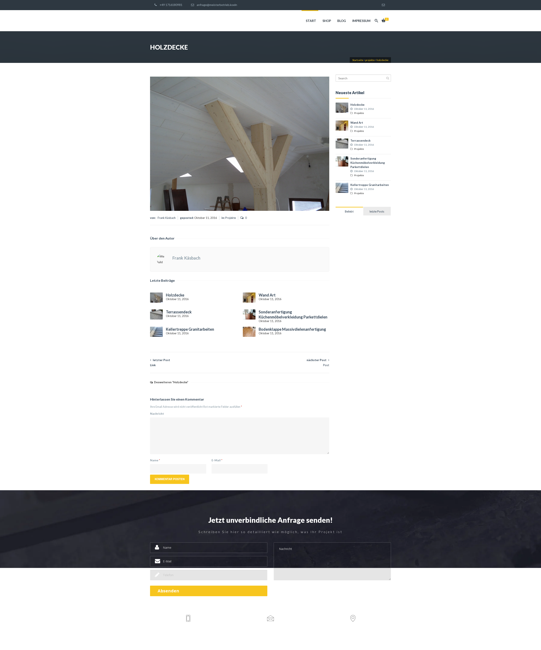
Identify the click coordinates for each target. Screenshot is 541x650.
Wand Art (267, 295)
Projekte (230, 217)
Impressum (361, 21)
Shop (326, 21)
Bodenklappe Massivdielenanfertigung (292, 329)
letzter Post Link (160, 362)
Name (155, 460)
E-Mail (217, 460)
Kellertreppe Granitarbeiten (190, 329)
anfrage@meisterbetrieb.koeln (216, 5)
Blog (341, 21)
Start (310, 21)
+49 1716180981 (170, 5)
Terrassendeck (179, 312)
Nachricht (157, 413)
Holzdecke (175, 295)
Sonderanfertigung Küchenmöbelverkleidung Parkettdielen (367, 163)
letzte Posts (377, 211)
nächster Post (318, 362)
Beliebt (349, 211)
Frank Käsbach (167, 217)
